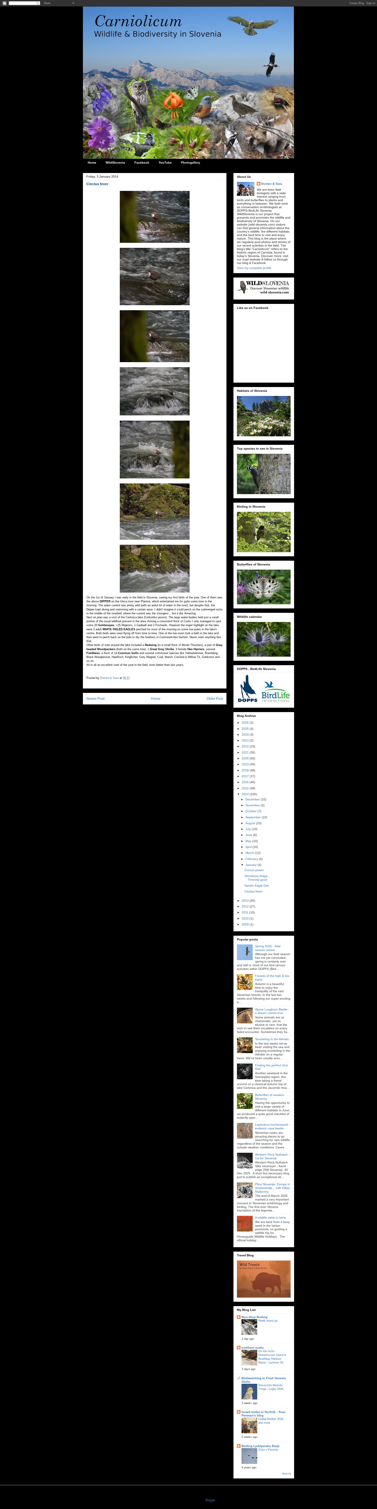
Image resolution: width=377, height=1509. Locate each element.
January (251, 865)
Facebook (141, 162)
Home (92, 162)
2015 (246, 788)
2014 (246, 794)
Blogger (210, 1500)
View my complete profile (254, 268)
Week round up (267, 1320)
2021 (246, 752)
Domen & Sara (271, 183)
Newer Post (95, 699)
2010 (246, 918)
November (253, 805)
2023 (246, 740)
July (248, 829)
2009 (246, 924)
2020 (246, 758)
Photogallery (190, 162)
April (248, 847)
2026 (246, 722)
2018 (246, 770)
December (253, 799)
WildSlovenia (115, 162)
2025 (246, 728)
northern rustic (253, 1347)
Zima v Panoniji (268, 1449)
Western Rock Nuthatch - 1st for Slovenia (272, 1156)
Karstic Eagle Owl (257, 885)
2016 (246, 782)
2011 (245, 912)
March (250, 853)
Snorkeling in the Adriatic (272, 1039)
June (249, 835)
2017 (246, 776)
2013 (246, 900)
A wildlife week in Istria (270, 1217)
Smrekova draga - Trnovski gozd (257, 877)
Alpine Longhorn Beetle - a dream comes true (272, 1011)
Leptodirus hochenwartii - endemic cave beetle (272, 1126)
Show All (286, 1473)
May (248, 841)
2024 (246, 734)
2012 (246, 906)
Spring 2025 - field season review (267, 948)
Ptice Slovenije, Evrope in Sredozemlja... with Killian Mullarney (272, 1187)
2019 (246, 764)
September (253, 817)
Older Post (215, 699)
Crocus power (254, 870)
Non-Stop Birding (254, 1317)
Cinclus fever (253, 891)
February (252, 859)
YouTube (165, 162)
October (251, 811)
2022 (246, 746)
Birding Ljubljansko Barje (260, 1446)
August (250, 823)
